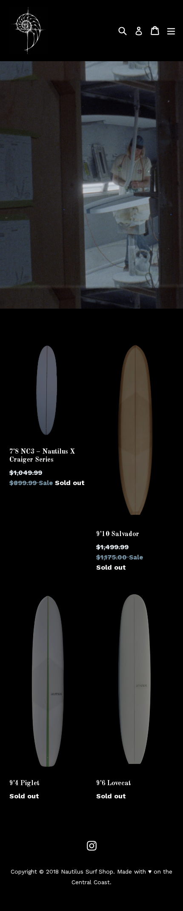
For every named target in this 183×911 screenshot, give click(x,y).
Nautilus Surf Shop (87, 871)
